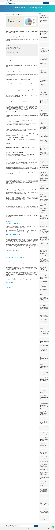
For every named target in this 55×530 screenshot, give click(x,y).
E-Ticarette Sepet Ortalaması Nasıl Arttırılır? (44, 482)
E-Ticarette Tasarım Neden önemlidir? (44, 500)
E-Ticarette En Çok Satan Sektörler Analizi (12, 47)
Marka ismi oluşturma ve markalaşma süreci (44, 127)
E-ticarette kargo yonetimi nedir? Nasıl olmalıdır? (44, 243)
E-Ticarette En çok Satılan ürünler (44, 378)
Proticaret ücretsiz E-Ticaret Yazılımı (43, 16)
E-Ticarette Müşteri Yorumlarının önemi (43, 444)
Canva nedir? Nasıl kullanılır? (43, 230)
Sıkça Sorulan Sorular (9, 55)
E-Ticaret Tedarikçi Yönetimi (43, 106)
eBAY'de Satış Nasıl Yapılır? (44, 331)
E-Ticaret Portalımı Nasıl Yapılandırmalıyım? (44, 516)
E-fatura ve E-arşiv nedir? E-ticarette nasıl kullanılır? (44, 209)
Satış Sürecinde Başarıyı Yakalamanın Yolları (12, 51)
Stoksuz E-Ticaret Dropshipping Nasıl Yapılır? (44, 372)
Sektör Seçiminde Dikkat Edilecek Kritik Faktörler (13, 48)
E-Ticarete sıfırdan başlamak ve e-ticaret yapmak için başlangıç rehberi (43, 251)
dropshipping (7, 103)
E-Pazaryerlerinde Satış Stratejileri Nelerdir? (43, 38)
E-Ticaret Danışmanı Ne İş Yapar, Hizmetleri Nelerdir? (44, 298)
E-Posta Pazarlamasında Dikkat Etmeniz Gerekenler (44, 403)
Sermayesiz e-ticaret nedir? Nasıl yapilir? (44, 179)
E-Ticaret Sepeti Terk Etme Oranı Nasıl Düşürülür (44, 426)
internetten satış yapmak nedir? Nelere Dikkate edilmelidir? (44, 200)
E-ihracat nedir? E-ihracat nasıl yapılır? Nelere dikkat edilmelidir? (44, 194)
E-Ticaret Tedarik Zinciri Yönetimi (44, 100)
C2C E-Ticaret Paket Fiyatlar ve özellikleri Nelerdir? (43, 173)
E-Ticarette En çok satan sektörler (44, 77)
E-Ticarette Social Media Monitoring (44, 473)
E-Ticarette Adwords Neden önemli (43, 465)
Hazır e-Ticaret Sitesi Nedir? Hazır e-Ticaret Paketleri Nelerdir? (43, 290)
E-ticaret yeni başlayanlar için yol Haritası (44, 146)
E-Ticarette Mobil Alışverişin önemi (42, 418)
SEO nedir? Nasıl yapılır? (44, 140)
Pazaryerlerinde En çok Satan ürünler (43, 64)
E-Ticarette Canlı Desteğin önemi (44, 438)
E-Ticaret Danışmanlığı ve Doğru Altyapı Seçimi (44, 25)
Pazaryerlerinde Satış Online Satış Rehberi (43, 305)
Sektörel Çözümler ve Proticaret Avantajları (12, 52)
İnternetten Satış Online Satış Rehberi (44, 313)
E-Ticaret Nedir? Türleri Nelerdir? (43, 396)
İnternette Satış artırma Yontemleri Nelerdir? (43, 43)
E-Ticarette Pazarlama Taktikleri (43, 457)
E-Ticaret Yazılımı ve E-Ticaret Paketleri (43, 390)
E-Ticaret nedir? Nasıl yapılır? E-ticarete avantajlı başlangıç (44, 223)
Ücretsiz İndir (46, 3)
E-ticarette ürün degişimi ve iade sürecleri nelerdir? (44, 237)
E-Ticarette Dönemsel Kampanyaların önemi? (43, 489)
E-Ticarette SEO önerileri (44, 495)
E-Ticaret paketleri (12, 182)
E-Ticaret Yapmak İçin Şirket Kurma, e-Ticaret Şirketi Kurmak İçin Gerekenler (43, 267)
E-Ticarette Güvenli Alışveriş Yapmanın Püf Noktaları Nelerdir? (43, 275)
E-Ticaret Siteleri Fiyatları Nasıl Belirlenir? (44, 114)
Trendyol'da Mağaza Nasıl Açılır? (44, 354)
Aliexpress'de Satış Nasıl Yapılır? (44, 326)
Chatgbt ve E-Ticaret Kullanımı (43, 70)
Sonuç (7, 53)
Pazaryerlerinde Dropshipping (42, 85)
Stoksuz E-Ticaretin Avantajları (43, 93)
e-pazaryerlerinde (8, 107)
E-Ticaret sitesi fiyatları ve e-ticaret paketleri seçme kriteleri (44, 186)
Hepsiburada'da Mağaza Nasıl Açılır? (44, 346)
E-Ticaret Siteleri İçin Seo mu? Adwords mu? (44, 412)
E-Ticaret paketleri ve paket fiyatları (44, 166)
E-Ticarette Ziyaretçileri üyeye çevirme (43, 450)
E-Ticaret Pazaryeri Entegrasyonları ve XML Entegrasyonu (43, 364)
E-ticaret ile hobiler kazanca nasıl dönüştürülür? (44, 259)
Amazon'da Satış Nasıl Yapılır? (43, 320)
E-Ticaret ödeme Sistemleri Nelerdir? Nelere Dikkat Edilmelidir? (44, 282)
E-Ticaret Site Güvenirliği (44, 432)
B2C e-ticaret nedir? (43, 152)
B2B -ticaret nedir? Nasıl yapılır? (44, 216)
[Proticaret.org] (10, 3)
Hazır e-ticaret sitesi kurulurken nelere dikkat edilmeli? (44, 56)
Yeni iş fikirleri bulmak (43, 133)
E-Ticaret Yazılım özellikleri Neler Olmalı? (44, 384)
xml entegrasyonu (29, 133)
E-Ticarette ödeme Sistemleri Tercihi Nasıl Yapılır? (43, 120)
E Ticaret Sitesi (40, 528)
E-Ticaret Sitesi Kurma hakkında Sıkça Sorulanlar (44, 31)
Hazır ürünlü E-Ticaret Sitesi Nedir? (43, 49)
